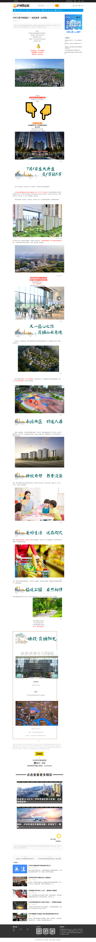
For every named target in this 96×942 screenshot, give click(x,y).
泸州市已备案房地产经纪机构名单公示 (39, 865)
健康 (55, 10)
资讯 (18, 10)
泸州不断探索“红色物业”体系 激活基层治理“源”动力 (43, 914)
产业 (24, 10)
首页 (15, 10)
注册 (82, 1)
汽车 (27, 10)
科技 (49, 10)
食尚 (36, 10)
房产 (30, 10)
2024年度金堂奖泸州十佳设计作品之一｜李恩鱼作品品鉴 (44, 902)
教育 (43, 10)
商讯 (61, 10)
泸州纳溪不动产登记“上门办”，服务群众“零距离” (42, 890)
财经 (46, 10)
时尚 (39, 10)
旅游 (33, 10)
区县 (21, 10)
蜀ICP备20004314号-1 (39, 939)
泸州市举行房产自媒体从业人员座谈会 (39, 877)
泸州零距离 (16, 1)
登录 (79, 1)
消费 (58, 10)
